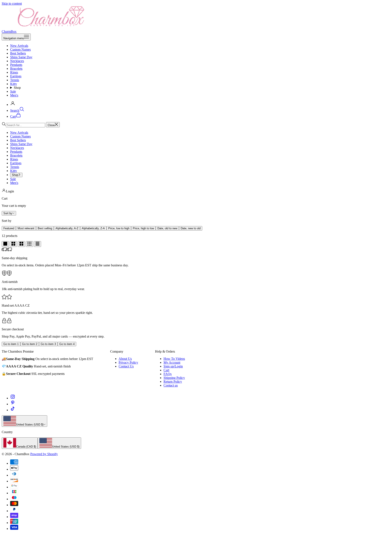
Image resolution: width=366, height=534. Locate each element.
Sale (13, 91)
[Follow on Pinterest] (12, 404)
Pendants (16, 65)
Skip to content (12, 3)
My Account (172, 362)
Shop (17, 87)
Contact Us (126, 366)
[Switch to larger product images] (5, 244)
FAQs (168, 374)
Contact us (171, 385)
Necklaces (17, 61)
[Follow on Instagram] (12, 398)
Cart (166, 370)
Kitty (13, 84)
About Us (125, 358)
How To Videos (174, 358)
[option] (9, 228)
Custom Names (20, 49)
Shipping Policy (174, 378)
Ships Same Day (21, 57)
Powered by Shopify (44, 454)
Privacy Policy (128, 362)
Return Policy (173, 381)
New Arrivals (19, 45)
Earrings (15, 76)
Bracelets (16, 68)
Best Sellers (18, 53)
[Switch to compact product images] (37, 244)
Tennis (14, 80)
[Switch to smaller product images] (13, 244)
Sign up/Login (173, 366)
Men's (14, 95)
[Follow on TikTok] (12, 410)
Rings (14, 72)
